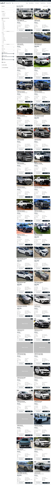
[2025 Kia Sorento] (25, 61)
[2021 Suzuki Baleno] (42, 276)
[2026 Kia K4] (42, 299)
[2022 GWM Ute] (25, 13)
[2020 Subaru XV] (42, 37)
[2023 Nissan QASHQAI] (25, 299)
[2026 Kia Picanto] (42, 395)
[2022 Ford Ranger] (42, 228)
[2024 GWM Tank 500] (25, 466)
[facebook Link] (49, 0)
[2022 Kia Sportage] (25, 276)
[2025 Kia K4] (42, 13)
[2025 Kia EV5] (25, 37)
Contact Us (28, 30)
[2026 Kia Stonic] (25, 323)
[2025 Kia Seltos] (25, 133)
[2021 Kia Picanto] (42, 252)
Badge (3, 45)
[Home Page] (3, 3)
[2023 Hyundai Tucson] (25, 252)
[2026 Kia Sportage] (25, 347)
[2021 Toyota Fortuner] (42, 109)
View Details (21, 30)
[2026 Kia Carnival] (42, 323)
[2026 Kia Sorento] (42, 371)
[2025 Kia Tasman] (25, 85)
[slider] (2, 53)
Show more (8, 31)
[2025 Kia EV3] (42, 466)
